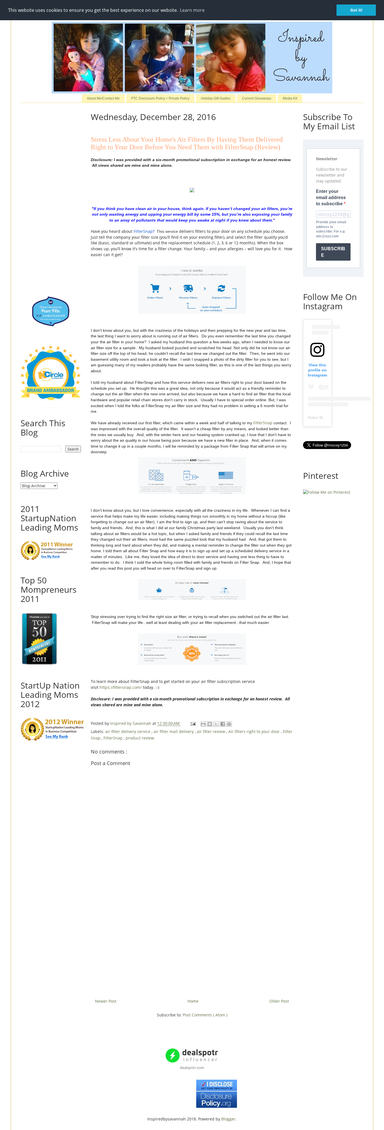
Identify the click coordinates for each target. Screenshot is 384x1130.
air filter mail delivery (174, 731)
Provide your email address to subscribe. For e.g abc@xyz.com (331, 229)
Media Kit (290, 98)
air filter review (211, 731)
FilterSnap (143, 231)
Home (193, 1001)
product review (140, 738)
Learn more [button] (192, 10)
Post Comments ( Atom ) (205, 1015)
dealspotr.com (192, 1067)
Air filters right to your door (254, 731)
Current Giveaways (256, 98)
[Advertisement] (192, 943)
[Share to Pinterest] (229, 724)
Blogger (228, 1119)
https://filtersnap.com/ (121, 687)
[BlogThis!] (210, 724)
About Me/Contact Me (103, 98)
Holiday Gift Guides (216, 98)
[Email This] (203, 724)
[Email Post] (193, 723)
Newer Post (105, 1001)
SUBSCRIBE (333, 252)
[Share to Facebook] (222, 724)
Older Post (279, 1001)
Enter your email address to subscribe (331, 197)
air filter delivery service (128, 731)
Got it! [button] (356, 10)
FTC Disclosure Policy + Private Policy (160, 98)
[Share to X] (216, 724)
